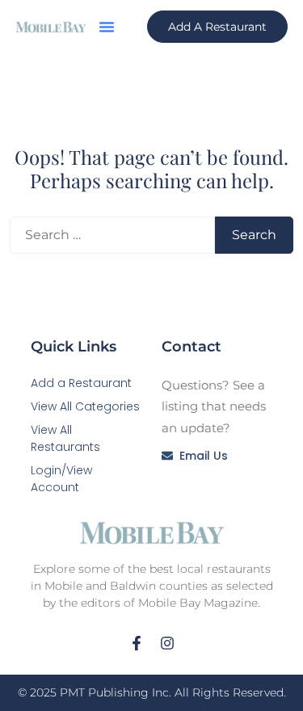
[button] (107, 27)
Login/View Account (61, 478)
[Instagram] (167, 643)
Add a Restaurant (81, 383)
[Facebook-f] (136, 643)
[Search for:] (112, 235)
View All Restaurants (65, 438)
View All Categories (85, 406)
